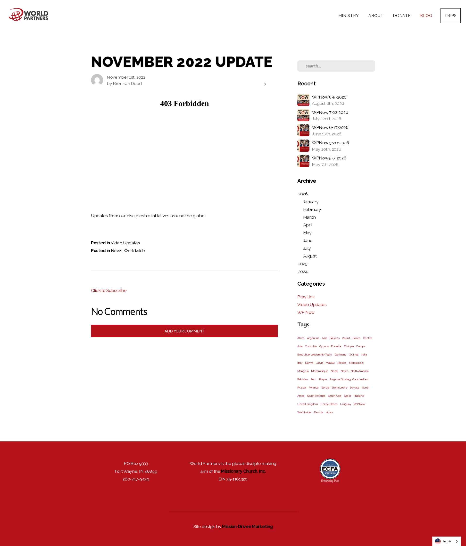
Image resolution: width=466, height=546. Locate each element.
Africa (300, 338)
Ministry (349, 15)
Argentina (313, 338)
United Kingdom (307, 404)
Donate (402, 15)
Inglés (447, 541)
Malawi (330, 362)
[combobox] (446, 541)
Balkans (335, 338)
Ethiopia (349, 346)
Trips (450, 15)
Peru (313, 379)
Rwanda (313, 387)
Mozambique (319, 371)
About (376, 15)
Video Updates (125, 242)
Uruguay (345, 404)
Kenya (309, 362)
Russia (301, 387)
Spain (347, 395)
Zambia (318, 412)
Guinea (353, 354)
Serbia (325, 387)
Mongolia (302, 371)
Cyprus (324, 346)
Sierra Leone (339, 387)
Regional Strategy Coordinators (348, 379)
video (329, 412)
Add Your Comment (185, 331)
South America (316, 395)
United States (328, 404)
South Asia (334, 395)
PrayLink (306, 296)
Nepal (334, 371)
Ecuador (336, 346)
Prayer (323, 379)
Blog (426, 15)
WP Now (306, 312)
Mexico (341, 362)
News (116, 250)
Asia (324, 338)
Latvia (319, 362)
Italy (299, 362)
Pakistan (302, 379)
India (364, 354)
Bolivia (356, 338)
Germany (341, 354)
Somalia (354, 387)
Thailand (358, 395)
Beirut (346, 338)
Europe (360, 346)
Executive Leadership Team (314, 354)
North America (360, 371)
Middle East (356, 362)
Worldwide (134, 250)
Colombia (310, 346)
